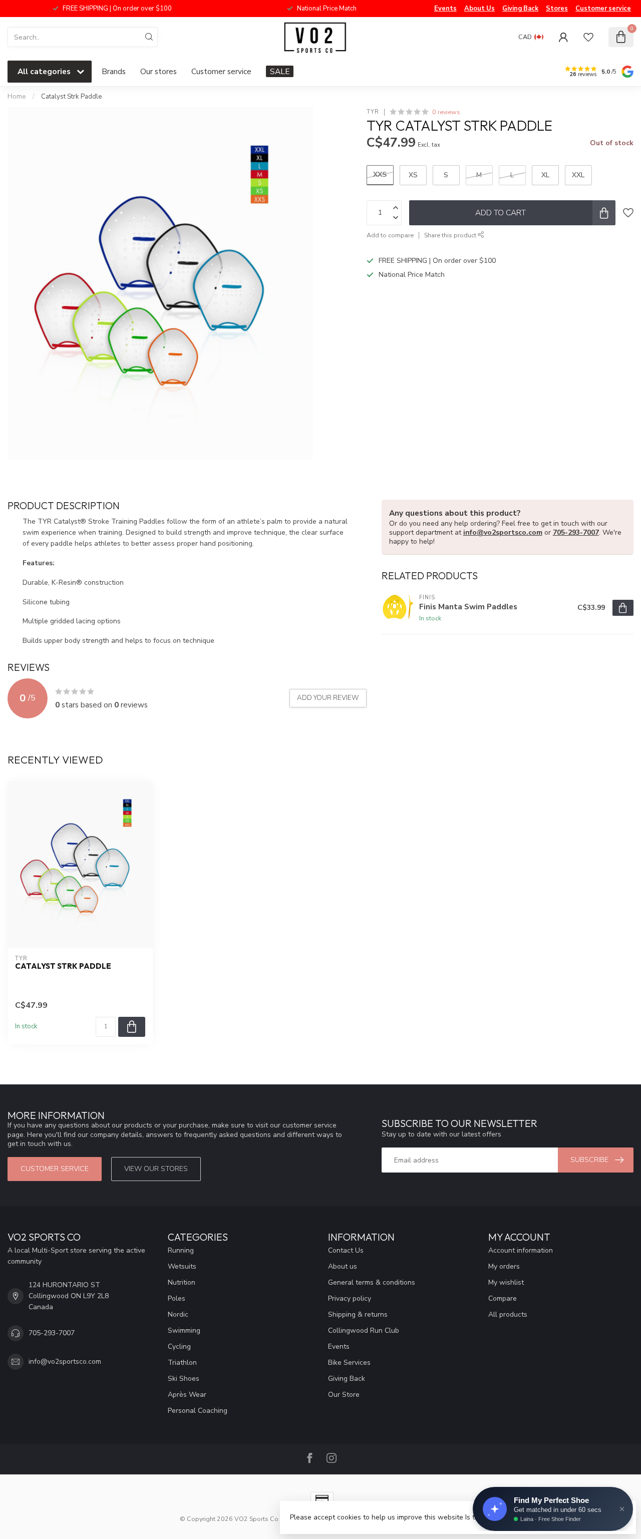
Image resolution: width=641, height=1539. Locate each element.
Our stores (158, 71)
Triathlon (182, 1362)
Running (181, 1250)
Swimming (184, 1330)
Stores (557, 8)
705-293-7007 (576, 532)
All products (507, 1314)
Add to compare (390, 235)
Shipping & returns (358, 1314)
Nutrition (181, 1282)
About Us (479, 8)
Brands (114, 71)
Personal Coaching (197, 1410)
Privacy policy (349, 1298)
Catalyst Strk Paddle (71, 96)
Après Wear (187, 1394)
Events (445, 8)
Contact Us (346, 1250)
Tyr (373, 112)
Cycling (179, 1346)
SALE (279, 71)
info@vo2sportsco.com (502, 532)
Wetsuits (182, 1266)
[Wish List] (588, 37)
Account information (520, 1250)
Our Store (344, 1394)
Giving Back (520, 8)
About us (342, 1266)
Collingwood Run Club (363, 1330)
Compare (502, 1298)
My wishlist (506, 1282)
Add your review (328, 697)
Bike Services (349, 1362)
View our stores (156, 1169)
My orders (504, 1266)
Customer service (603, 8)
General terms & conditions (371, 1282)
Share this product (451, 235)
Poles (176, 1298)
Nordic (178, 1314)
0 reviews (446, 112)
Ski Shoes (183, 1378)
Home (17, 96)
